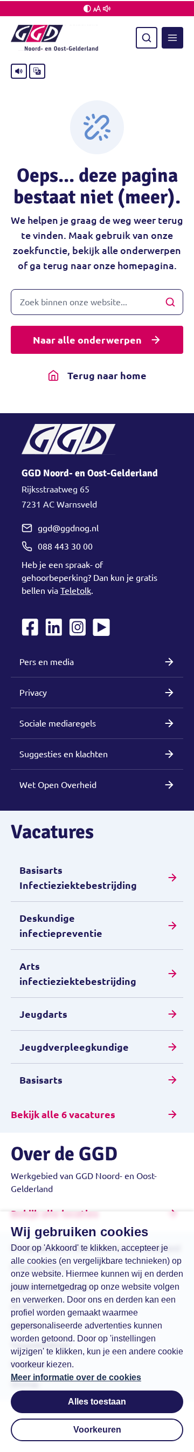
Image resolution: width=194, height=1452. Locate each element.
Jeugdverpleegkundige (74, 1047)
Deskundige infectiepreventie (60, 926)
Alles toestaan (97, 1401)
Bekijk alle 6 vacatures (63, 1114)
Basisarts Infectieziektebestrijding (78, 878)
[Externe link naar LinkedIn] (54, 627)
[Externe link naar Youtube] (101, 627)
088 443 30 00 (65, 546)
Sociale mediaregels (57, 723)
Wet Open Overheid (57, 785)
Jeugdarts (43, 1014)
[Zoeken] (146, 38)
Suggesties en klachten (63, 754)
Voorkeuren (97, 1429)
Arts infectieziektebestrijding (77, 974)
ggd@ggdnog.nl (68, 528)
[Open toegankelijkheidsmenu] (97, 8)
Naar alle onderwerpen (87, 339)
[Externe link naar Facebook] (30, 627)
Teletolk (75, 590)
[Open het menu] (172, 38)
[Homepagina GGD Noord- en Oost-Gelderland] (54, 38)
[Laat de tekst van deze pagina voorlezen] (19, 71)
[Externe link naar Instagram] (77, 627)
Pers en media (46, 662)
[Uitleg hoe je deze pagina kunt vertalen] (37, 71)
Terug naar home (107, 375)
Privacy (33, 692)
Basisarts (41, 1079)
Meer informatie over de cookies (76, 1377)
